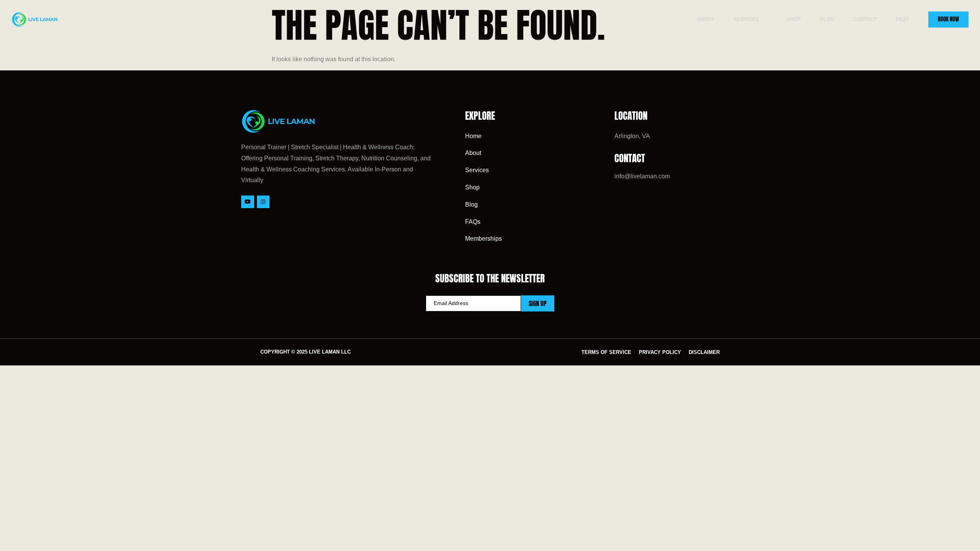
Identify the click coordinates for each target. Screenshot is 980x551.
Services (746, 19)
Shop (794, 19)
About (705, 19)
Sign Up (538, 303)
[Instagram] (263, 202)
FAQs (902, 19)
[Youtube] (247, 202)
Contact (865, 19)
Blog (827, 19)
